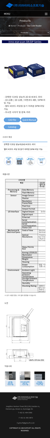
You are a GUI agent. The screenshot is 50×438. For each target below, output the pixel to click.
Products (21, 26)
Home (13, 26)
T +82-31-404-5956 (25, 412)
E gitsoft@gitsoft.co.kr (26, 423)
